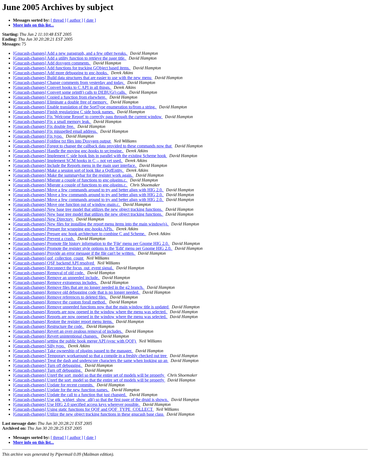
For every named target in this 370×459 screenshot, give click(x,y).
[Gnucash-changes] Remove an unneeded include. (56, 277)
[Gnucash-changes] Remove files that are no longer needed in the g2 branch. (79, 287)
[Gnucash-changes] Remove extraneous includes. (55, 282)
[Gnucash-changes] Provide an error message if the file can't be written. (74, 253)
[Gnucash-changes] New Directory (43, 219)
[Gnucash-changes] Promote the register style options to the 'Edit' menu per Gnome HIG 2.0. (93, 248)
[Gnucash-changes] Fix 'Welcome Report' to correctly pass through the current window (88, 116)
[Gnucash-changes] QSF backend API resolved (54, 263)
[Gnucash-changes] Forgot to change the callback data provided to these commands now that (93, 146)
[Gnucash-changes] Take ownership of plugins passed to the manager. (73, 350)
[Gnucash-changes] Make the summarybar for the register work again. (73, 175)
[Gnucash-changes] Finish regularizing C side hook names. (64, 111)
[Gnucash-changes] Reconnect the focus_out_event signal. (63, 268)
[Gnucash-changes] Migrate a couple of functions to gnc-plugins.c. (70, 180)
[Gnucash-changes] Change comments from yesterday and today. (69, 82)
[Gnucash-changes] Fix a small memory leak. (52, 121)
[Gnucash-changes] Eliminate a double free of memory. (60, 102)
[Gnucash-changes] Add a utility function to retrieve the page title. (69, 58)
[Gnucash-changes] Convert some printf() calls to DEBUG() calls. (70, 92)
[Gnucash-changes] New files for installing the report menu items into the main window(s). (91, 224)
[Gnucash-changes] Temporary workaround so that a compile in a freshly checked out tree (90, 355)
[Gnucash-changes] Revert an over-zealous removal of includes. (68, 331)
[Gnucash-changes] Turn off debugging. (48, 365)
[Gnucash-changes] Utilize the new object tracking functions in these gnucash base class (88, 414)
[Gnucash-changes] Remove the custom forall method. (60, 302)
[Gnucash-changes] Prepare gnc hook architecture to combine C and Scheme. (79, 233)
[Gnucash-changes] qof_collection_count (48, 258)
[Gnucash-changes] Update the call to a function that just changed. (70, 394)
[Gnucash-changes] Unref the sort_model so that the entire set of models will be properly (89, 375)
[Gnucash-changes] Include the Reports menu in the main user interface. (75, 165)
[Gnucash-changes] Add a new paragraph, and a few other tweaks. (70, 53)
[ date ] (90, 20)
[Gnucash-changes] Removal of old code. (49, 272)
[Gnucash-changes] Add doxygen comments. (52, 63)
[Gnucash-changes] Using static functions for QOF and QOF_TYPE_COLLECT (83, 409)
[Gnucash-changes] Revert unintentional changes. (56, 336)
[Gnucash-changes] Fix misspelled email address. (55, 131)
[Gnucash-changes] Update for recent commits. (54, 385)
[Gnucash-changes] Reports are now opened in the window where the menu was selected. (90, 311)
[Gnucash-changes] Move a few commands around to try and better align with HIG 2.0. (88, 190)
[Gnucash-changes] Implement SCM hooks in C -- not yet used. (68, 160)
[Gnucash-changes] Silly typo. (39, 346)
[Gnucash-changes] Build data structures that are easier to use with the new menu (82, 77)
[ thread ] (58, 20)
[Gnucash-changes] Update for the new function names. (61, 389)
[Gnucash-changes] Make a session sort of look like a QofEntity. (68, 170)
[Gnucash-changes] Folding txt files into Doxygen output (62, 141)
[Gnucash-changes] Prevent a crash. (44, 238)
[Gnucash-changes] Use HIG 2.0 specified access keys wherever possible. (77, 404)
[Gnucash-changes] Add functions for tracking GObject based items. (72, 68)
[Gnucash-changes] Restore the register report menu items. (63, 321)
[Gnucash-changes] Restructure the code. (48, 326)
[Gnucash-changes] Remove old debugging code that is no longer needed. (76, 292)
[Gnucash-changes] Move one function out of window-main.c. (67, 204)
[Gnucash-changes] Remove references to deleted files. (60, 297)
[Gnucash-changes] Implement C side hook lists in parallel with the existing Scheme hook (90, 155)
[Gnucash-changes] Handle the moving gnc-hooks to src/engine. (68, 150)
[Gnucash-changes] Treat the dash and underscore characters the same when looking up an (90, 360)
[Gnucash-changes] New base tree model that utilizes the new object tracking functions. (88, 209)
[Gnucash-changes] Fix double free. (44, 126)
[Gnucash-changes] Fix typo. (38, 136)
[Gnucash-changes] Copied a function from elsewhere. (60, 97)
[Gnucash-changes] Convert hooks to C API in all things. (62, 87)
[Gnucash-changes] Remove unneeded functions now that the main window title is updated (91, 307)
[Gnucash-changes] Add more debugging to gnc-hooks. (61, 72)
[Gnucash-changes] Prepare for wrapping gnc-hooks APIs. (63, 229)
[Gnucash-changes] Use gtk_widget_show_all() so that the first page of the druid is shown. (91, 399)
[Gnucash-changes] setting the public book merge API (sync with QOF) (75, 341)
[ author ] (75, 20)
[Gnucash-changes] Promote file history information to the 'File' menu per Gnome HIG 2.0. (91, 243)
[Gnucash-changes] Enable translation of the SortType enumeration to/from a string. (85, 107)
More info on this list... (33, 25)
